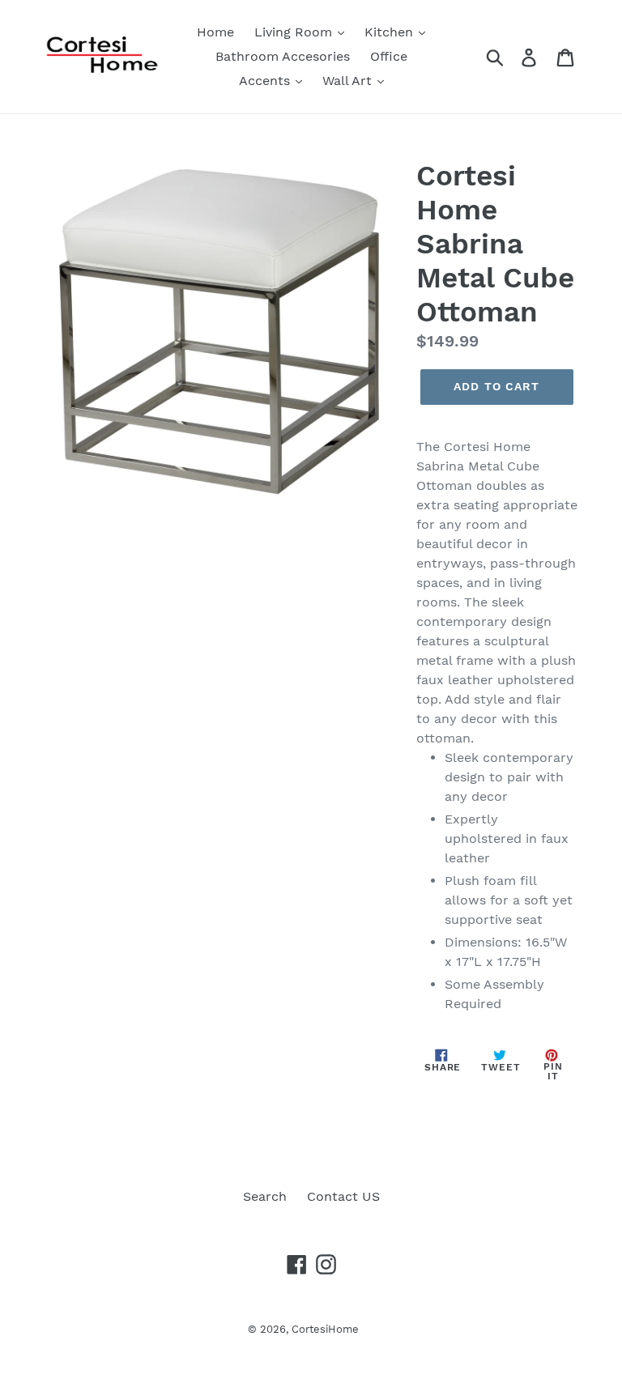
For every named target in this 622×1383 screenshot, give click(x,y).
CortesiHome (325, 1329)
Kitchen (390, 32)
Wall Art (349, 80)
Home (215, 32)
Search (265, 1196)
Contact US (343, 1196)
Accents (266, 80)
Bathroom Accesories (282, 56)
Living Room (295, 32)
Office (388, 56)
